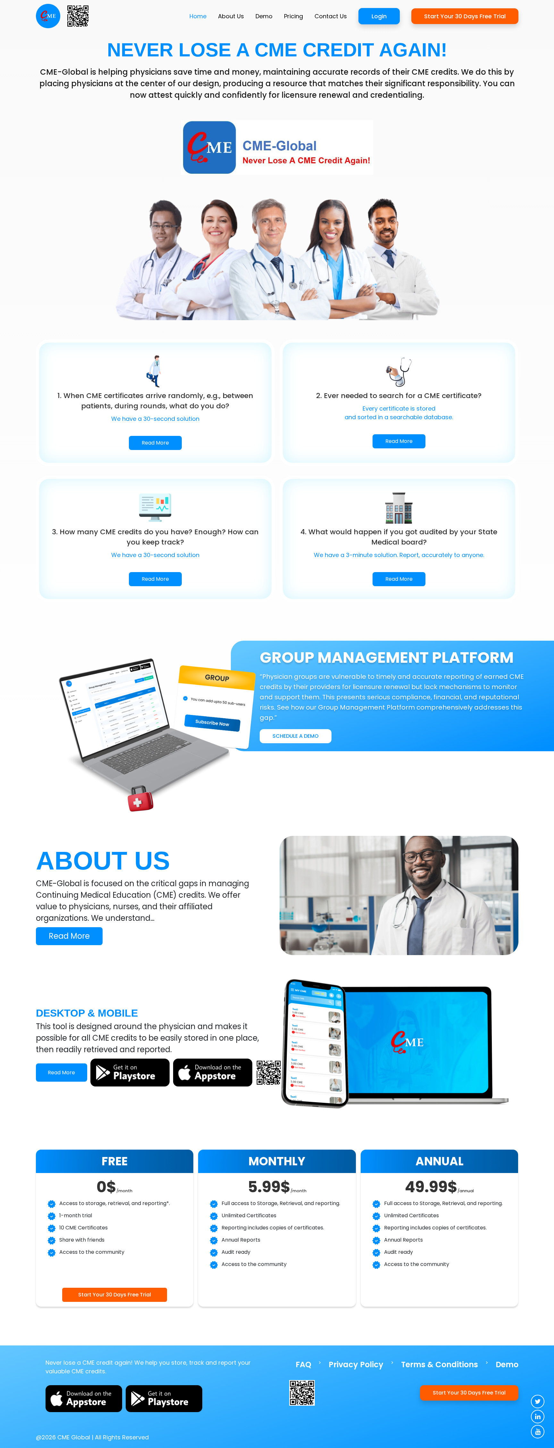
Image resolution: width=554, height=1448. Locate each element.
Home (197, 16)
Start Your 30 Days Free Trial (465, 16)
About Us (231, 16)
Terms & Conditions (439, 1364)
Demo (264, 16)
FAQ (303, 1364)
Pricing (293, 16)
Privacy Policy (356, 1364)
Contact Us (331, 16)
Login (379, 16)
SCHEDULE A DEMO (296, 736)
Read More (155, 442)
